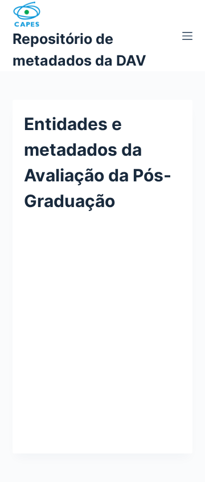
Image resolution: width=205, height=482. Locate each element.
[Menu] (187, 36)
